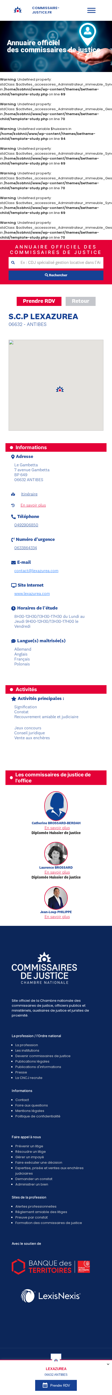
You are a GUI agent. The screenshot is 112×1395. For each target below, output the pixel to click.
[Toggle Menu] (91, 10)
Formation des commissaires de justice (48, 1222)
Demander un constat (33, 1178)
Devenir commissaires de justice (43, 1055)
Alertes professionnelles (36, 1206)
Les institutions (27, 1050)
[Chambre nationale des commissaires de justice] (18, 11)
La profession (26, 1045)
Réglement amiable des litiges (41, 1211)
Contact (22, 1099)
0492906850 (26, 525)
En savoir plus (33, 505)
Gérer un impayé (29, 1157)
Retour (80, 301)
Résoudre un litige (30, 1151)
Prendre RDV (39, 301)
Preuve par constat (31, 1217)
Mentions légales (29, 1110)
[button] (60, 389)
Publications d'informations (38, 1066)
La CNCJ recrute (28, 1077)
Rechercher (57, 275)
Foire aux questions (31, 1105)
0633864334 (25, 548)
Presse (21, 1072)
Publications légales (32, 1061)
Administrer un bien (31, 1184)
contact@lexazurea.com (36, 571)
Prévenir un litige (29, 1146)
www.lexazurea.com (32, 594)
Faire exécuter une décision (38, 1162)
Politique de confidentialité (37, 1116)
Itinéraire (29, 494)
